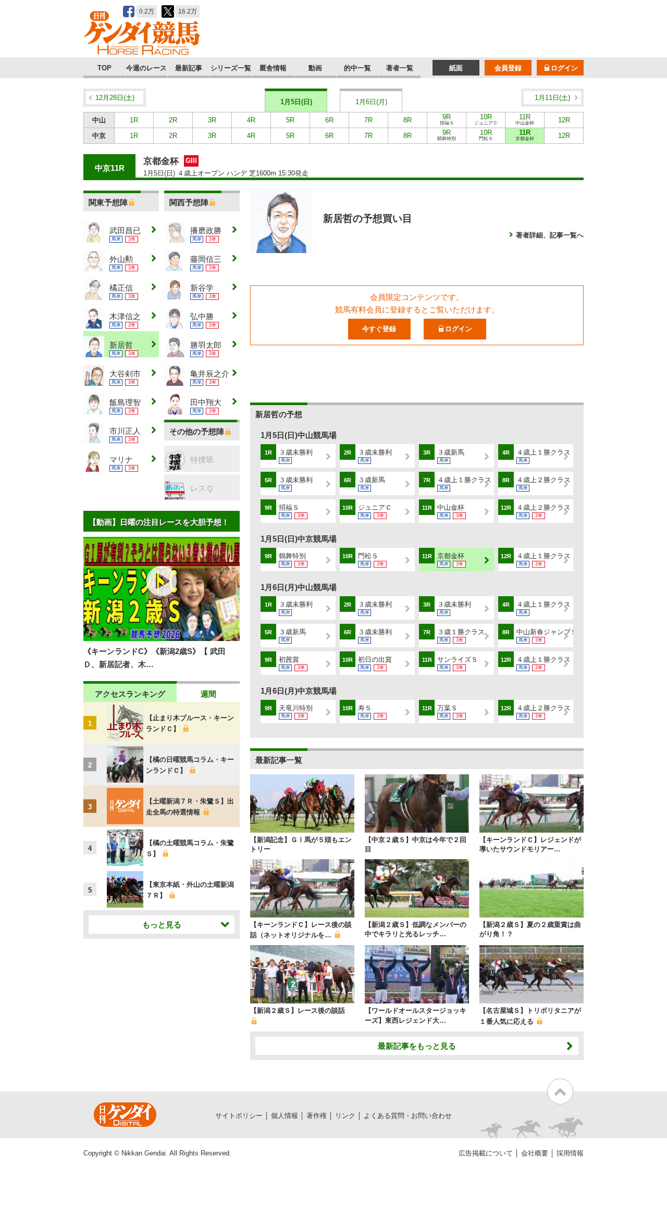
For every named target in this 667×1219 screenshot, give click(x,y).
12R (564, 120)
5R (290, 120)
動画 (315, 68)
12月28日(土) (114, 98)
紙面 (456, 68)
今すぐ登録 (379, 329)
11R (524, 119)
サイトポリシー (239, 1116)
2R (173, 120)
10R (486, 119)
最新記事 (188, 68)
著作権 (316, 1116)
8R (407, 120)
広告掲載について (486, 1153)
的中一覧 (357, 68)
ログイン (564, 68)
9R (447, 119)
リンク (345, 1116)
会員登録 (508, 68)
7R (368, 120)
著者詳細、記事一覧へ (550, 235)
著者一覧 (399, 68)
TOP (104, 68)
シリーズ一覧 (231, 68)
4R (251, 120)
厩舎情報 (273, 68)
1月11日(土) (552, 98)
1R (134, 120)
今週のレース (146, 68)
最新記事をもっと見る (417, 1045)
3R (212, 120)
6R (329, 120)
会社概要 (534, 1153)
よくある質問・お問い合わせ (408, 1116)
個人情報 (284, 1116)
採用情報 (570, 1153)
